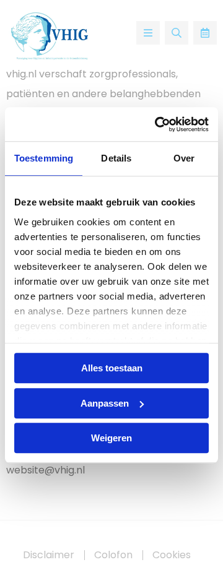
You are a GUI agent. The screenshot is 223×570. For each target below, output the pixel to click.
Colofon (113, 555)
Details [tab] (116, 158)
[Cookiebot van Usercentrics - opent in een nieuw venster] (157, 124)
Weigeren (111, 438)
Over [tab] (184, 158)
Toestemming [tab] (43, 158)
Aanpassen (105, 403)
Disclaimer (48, 555)
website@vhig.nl (45, 470)
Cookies (171, 555)
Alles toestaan (111, 368)
